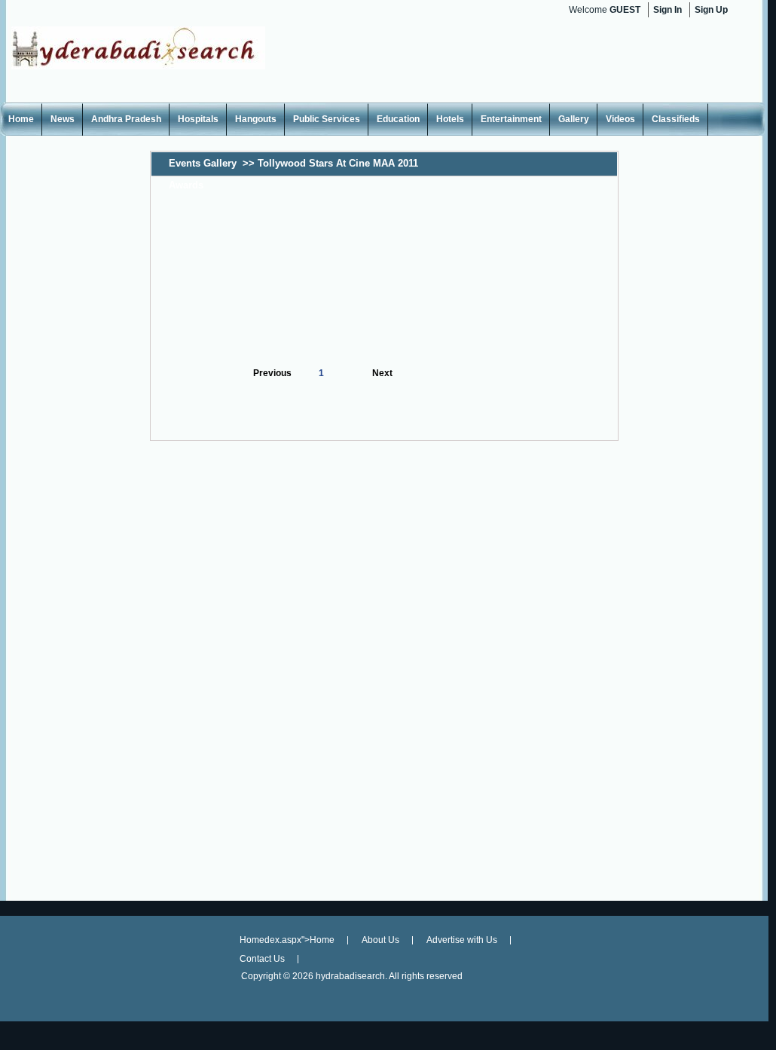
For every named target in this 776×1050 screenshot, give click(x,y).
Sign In (667, 10)
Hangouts (255, 119)
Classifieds (676, 119)
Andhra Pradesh (126, 119)
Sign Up (711, 10)
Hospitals (198, 119)
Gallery (573, 119)
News (62, 119)
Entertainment (511, 119)
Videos (620, 119)
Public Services (326, 119)
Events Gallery (203, 163)
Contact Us (262, 959)
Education (398, 119)
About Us (380, 940)
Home (21, 119)
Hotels (450, 119)
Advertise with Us (461, 940)
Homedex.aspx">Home (287, 940)
